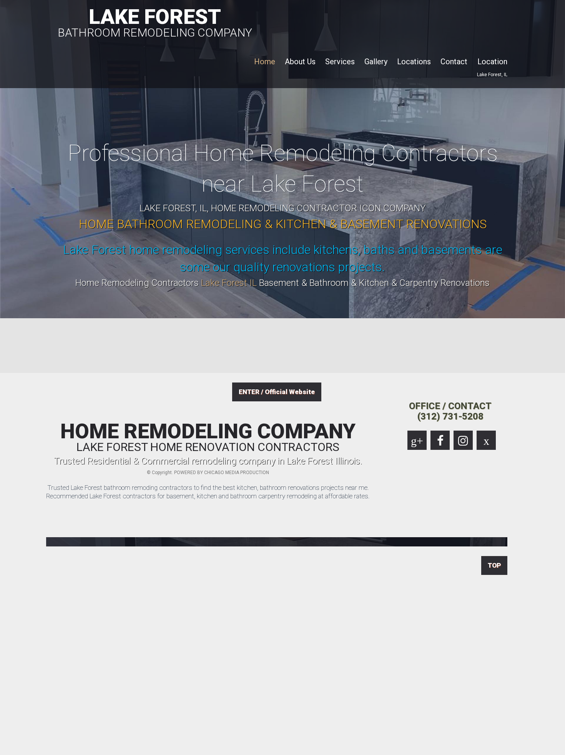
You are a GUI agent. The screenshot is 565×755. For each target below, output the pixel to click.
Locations (414, 61)
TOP (494, 565)
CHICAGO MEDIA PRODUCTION (236, 472)
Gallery (375, 61)
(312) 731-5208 (450, 416)
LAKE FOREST (155, 21)
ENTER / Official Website (277, 392)
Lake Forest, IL (492, 74)
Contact (453, 61)
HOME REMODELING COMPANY (208, 437)
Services (340, 61)
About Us (300, 61)
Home (264, 61)
